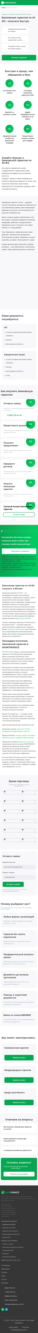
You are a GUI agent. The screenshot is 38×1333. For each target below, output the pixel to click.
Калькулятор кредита (9, 1257)
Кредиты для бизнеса (9, 1241)
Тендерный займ (7, 1250)
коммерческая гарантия (22, 618)
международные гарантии (20, 731)
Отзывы (4, 1272)
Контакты (4, 1283)
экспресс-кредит (21, 735)
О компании (5, 1265)
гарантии (18, 766)
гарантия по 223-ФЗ (23, 729)
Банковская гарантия (9, 1221)
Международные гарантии (11, 1234)
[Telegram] (6, 1309)
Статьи (3, 1279)
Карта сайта (13, 1327)
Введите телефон (9, 872)
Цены (3, 1276)
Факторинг (5, 1253)
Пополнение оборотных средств (13, 1247)
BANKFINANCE (9, 652)
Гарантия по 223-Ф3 (8, 1228)
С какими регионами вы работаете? (18, 1150)
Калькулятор (6, 1237)
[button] (19, 1128)
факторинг (30, 737)
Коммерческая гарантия (10, 1231)
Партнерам (5, 1269)
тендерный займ (21, 737)
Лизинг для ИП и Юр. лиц (10, 1260)
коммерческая (7, 731)
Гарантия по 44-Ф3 (8, 1224)
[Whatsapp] (2, 1309)
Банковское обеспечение (16, 629)
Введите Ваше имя (9, 862)
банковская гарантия (26, 742)
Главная (3, 7)
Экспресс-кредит (7, 1244)
